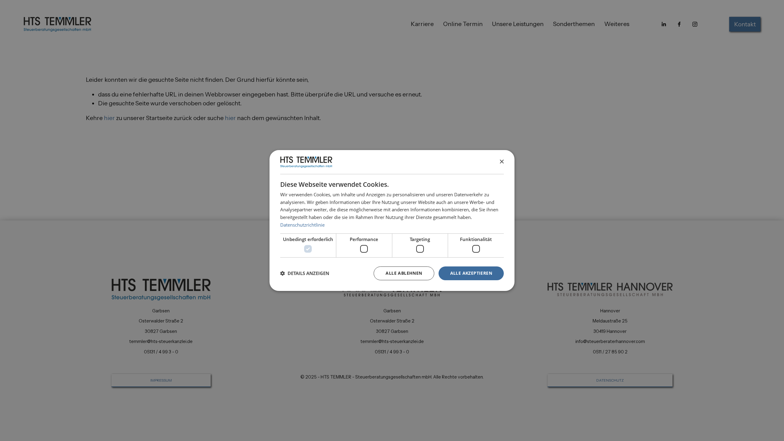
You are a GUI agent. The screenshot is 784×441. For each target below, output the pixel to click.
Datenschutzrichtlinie (302, 225)
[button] (304, 273)
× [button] (501, 162)
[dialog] (392, 220)
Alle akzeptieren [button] (471, 273)
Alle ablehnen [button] (404, 273)
